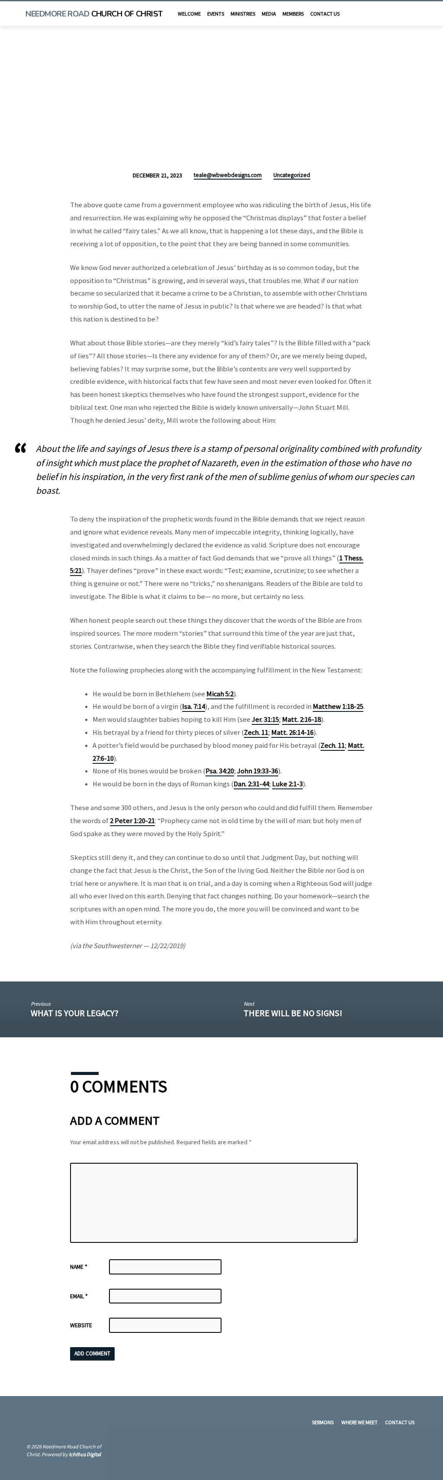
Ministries (243, 13)
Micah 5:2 (220, 693)
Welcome (189, 13)
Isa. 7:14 (193, 706)
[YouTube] (397, 13)
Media (269, 13)
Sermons (323, 1422)
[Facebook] (405, 13)
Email (79, 1296)
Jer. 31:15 (265, 719)
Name (78, 1267)
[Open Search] (387, 14)
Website (81, 1325)
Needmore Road (94, 14)
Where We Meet (359, 1422)
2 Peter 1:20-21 (132, 820)
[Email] (413, 13)
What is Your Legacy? (75, 1013)
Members (293, 13)
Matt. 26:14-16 (292, 732)
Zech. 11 (256, 732)
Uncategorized (291, 175)
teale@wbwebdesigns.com (228, 175)
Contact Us (325, 13)
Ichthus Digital (85, 1454)
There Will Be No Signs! (293, 1013)
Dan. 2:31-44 (251, 783)
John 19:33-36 (257, 770)
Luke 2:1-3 (287, 783)
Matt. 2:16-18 (301, 719)
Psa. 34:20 (219, 770)
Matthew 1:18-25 (338, 706)
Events (215, 13)
